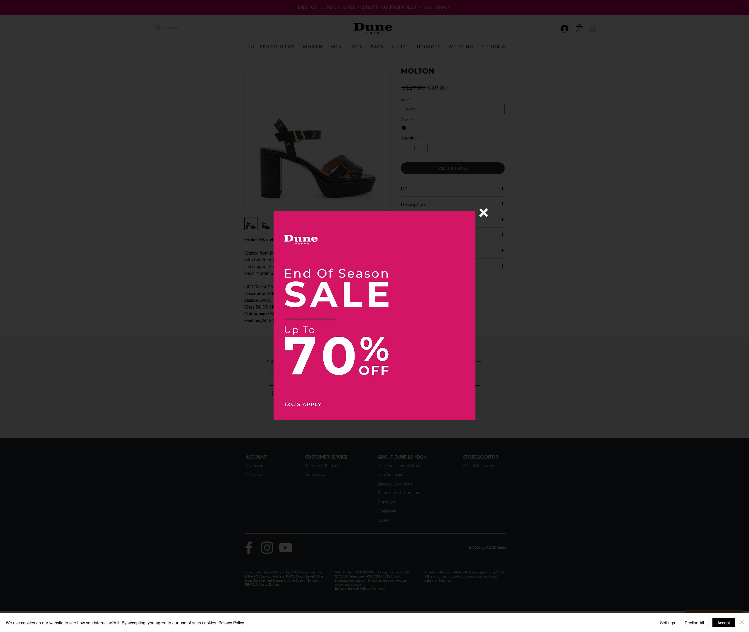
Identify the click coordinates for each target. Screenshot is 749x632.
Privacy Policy (231, 623)
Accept (723, 623)
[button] (483, 212)
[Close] (741, 622)
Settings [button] (667, 623)
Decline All (694, 623)
